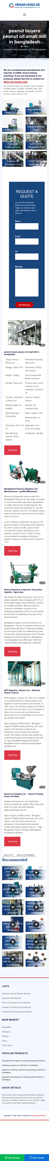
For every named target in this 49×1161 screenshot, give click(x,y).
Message (18, 266)
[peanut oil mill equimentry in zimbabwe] (36, 890)
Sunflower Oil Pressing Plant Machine (17, 1011)
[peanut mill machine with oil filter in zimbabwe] (12, 925)
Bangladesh (6, 1027)
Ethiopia (5, 1036)
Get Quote (38, 1157)
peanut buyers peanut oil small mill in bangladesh (26, 49)
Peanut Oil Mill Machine (11, 998)
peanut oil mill (8, 855)
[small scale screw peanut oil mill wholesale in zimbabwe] (12, 873)
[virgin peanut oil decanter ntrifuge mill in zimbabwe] (36, 873)
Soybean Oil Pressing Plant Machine (16, 1007)
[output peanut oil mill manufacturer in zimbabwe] (36, 925)
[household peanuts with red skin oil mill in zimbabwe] (12, 959)
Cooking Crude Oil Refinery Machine (16, 993)
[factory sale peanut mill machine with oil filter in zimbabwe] (36, 942)
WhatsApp (14, 1157)
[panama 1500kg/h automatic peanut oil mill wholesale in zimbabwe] (36, 907)
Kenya (4, 1040)
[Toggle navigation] (24, 15)
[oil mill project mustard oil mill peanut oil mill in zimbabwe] (12, 942)
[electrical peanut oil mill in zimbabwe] (36, 959)
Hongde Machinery (38, 1115)
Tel (16, 251)
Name (18, 221)
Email (18, 236)
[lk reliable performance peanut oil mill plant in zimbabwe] (12, 890)
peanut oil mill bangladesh (25, 855)
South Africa (7, 1045)
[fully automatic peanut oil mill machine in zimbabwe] (12, 907)
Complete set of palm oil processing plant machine (23, 1060)
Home (26, 46)
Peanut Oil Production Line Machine (16, 1002)
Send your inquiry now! (15, 81)
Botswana (6, 1031)
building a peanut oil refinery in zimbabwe (20, 1065)
